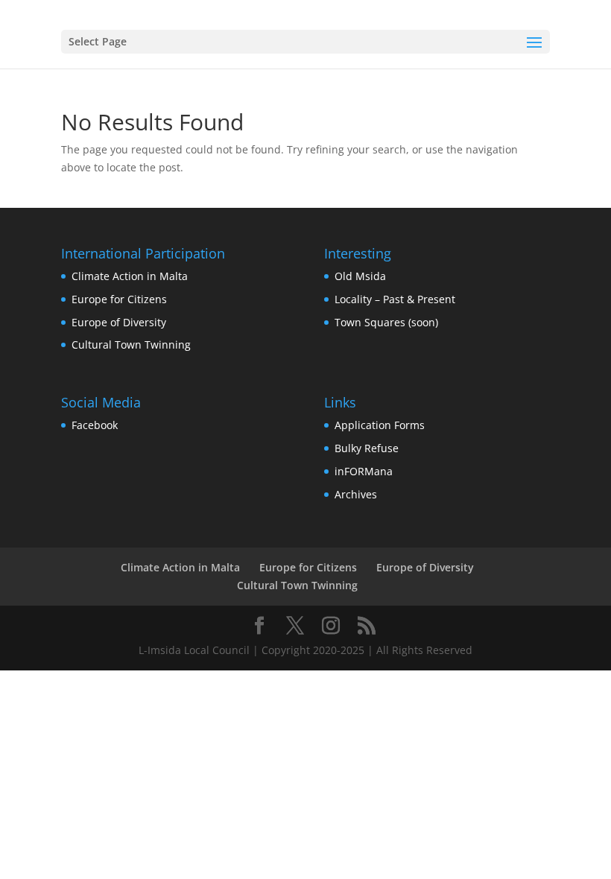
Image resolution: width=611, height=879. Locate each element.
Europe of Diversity (119, 322)
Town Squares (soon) (386, 322)
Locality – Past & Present (395, 299)
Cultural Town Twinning (131, 344)
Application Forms (380, 425)
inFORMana (364, 471)
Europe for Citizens (119, 299)
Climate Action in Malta (130, 276)
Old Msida (360, 276)
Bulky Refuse (367, 448)
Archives (356, 494)
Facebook (95, 425)
